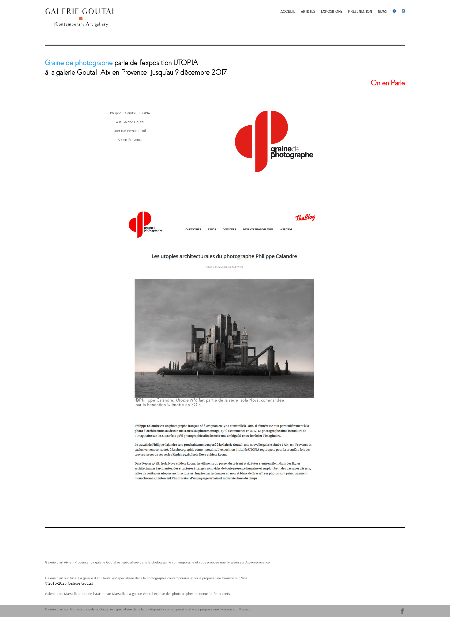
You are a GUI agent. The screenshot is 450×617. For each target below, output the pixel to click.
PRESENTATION (360, 12)
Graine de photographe (79, 63)
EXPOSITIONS (331, 12)
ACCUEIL (288, 12)
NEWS (382, 12)
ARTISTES (308, 12)
